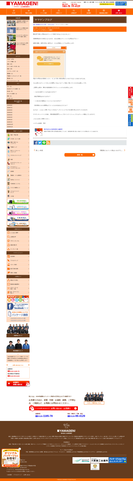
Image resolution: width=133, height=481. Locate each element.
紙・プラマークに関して (112, 436)
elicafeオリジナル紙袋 (12, 88)
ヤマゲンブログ (44, 438)
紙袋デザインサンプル (68, 436)
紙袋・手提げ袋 (12, 444)
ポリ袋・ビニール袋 (22, 444)
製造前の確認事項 (78, 436)
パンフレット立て (11, 71)
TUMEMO (63, 446)
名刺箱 (102, 444)
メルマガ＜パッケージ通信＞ (61, 438)
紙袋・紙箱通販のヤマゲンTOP (16, 436)
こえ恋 (8, 98)
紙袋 (8, 68)
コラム (51, 438)
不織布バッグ (46, 444)
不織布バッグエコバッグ (13, 76)
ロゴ (8, 86)
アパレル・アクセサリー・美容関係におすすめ (65, 451)
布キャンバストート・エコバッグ (58, 444)
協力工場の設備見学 (108, 438)
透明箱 (8, 73)
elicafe (8, 91)
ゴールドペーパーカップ (73, 446)
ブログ (8, 59)
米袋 (80, 444)
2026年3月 (9, 117)
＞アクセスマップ (17, 474)
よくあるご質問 (50, 436)
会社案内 (21, 438)
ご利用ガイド (35, 436)
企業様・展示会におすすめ (46, 451)
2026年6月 (9, 110)
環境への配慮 (14, 438)
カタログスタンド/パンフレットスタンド (114, 444)
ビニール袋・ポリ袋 (12, 66)
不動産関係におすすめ (82, 451)
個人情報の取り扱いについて (106, 4)
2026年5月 (9, 112)
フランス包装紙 (50, 446)
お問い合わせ (36, 438)
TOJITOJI (57, 446)
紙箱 (8, 64)
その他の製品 (83, 446)
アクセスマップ (118, 438)
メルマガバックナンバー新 (18, 318)
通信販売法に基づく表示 (82, 438)
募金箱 (8, 78)
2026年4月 (9, 114)
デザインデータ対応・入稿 (90, 436)
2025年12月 (10, 124)
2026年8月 (9, 105)
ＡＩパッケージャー (12, 80)
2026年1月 (9, 122)
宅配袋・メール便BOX (72, 444)
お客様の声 (122, 436)
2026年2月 (9, 119)
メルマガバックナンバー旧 (18, 320)
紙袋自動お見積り (28, 438)
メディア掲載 (10, 61)
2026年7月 (9, 107)
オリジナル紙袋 (11, 93)
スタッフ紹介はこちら (94, 403)
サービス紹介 (28, 436)
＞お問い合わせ (26, 474)
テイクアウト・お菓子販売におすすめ (98, 451)
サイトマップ (72, 438)
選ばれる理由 (58, 436)
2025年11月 (10, 126)
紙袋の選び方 (42, 436)
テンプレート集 (101, 436)
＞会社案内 (9, 474)
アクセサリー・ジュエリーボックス (90, 444)
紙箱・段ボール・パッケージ (35, 444)
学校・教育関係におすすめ (32, 451)
